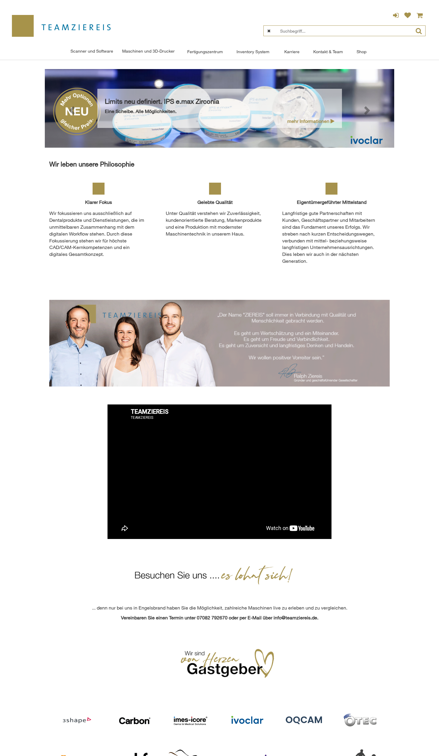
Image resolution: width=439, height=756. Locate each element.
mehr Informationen (309, 121)
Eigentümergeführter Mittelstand (331, 202)
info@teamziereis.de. (296, 618)
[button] (71, 108)
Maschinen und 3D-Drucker (148, 51)
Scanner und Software (91, 51)
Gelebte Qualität (215, 202)
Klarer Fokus (98, 202)
